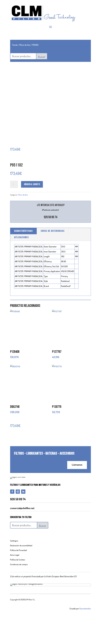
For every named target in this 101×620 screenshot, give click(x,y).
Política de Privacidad (18, 550)
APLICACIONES (21, 237)
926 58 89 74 (50, 217)
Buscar (41, 56)
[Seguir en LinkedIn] (23, 491)
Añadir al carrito (32, 184)
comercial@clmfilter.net (22, 508)
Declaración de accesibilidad (21, 545)
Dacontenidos (85, 608)
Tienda (14, 45)
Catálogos (14, 541)
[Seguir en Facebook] (12, 491)
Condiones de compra (19, 564)
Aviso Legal (14, 555)
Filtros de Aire (24, 45)
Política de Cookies (17, 559)
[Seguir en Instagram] (18, 491)
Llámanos (77, 464)
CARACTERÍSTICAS (23, 231)
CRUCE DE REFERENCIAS (53, 231)
